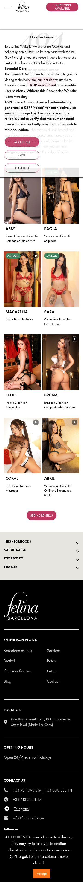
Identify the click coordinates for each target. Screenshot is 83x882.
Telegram (21, 808)
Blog (7, 681)
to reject (22, 168)
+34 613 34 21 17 (27, 799)
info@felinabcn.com (28, 818)
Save (22, 155)
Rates (51, 660)
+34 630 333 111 (59, 790)
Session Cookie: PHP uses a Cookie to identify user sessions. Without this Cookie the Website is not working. (41, 91)
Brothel (9, 660)
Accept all (22, 142)
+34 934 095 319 (27, 790)
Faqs (51, 671)
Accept (42, 873)
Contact (53, 681)
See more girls (41, 515)
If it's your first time (18, 671)
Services (53, 650)
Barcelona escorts (18, 650)
